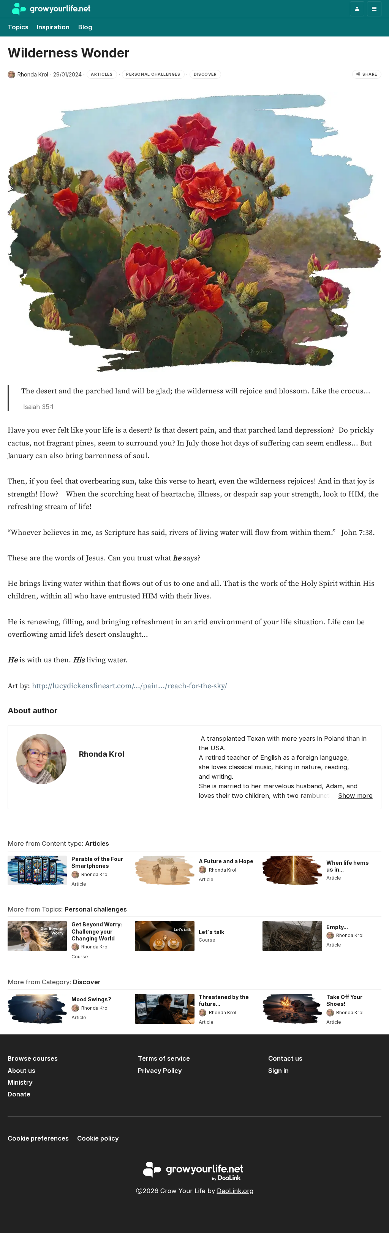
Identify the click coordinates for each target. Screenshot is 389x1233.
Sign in (278, 1070)
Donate (19, 1094)
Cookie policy (98, 1138)
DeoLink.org (235, 1191)
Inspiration (53, 27)
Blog (85, 27)
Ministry (20, 1082)
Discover (87, 982)
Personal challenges (96, 909)
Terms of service (164, 1058)
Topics (18, 27)
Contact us (285, 1058)
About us (21, 1070)
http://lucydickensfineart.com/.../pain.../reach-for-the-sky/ (129, 686)
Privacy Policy (160, 1070)
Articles (97, 843)
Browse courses (33, 1058)
